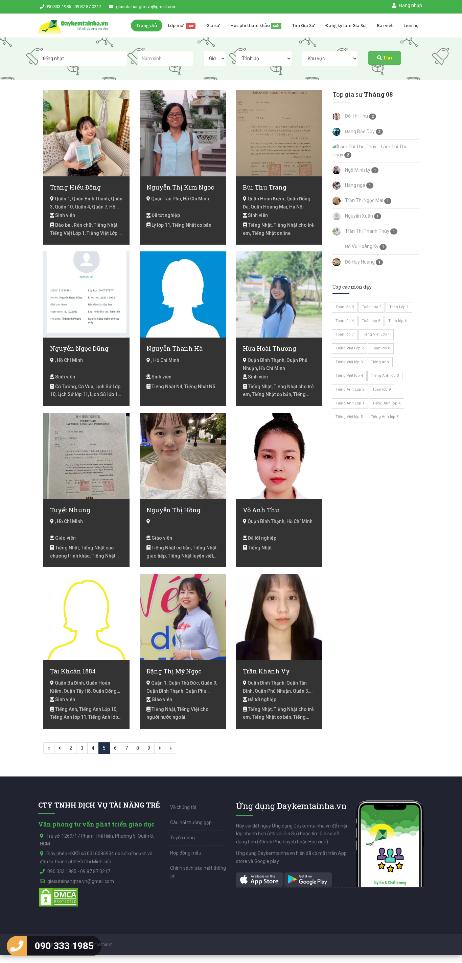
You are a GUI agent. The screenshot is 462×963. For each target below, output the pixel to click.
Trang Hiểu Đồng (75, 187)
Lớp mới (181, 25)
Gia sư (213, 25)
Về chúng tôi (183, 807)
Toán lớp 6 (397, 321)
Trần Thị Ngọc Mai (363, 200)
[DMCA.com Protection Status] (58, 896)
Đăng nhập (410, 5)
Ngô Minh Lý (357, 170)
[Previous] (59, 748)
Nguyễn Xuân (358, 216)
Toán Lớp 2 (371, 307)
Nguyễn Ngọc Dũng (79, 348)
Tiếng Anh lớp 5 (384, 417)
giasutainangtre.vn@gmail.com (146, 6)
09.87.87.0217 (87, 6)
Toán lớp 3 (345, 307)
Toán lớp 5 (371, 321)
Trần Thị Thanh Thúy (366, 231)
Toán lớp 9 (381, 389)
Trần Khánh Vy (266, 671)
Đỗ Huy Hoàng (359, 262)
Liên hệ (410, 25)
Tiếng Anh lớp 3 (385, 375)
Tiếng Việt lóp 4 (349, 375)
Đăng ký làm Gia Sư (345, 25)
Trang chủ (146, 25)
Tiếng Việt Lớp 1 (376, 334)
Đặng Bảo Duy (359, 131)
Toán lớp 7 (345, 334)
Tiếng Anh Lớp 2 (350, 389)
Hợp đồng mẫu (185, 853)
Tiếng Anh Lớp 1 (350, 403)
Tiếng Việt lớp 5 (349, 417)
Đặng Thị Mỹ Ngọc (174, 671)
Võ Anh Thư (261, 510)
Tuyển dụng (182, 837)
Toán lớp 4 (345, 321)
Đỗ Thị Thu (356, 116)
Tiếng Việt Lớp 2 (350, 348)
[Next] (159, 748)
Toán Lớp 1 (399, 307)
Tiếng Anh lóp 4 (386, 403)
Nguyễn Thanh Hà (174, 348)
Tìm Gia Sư (303, 25)
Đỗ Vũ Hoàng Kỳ (361, 246)
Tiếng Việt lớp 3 (349, 362)
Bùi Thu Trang (264, 187)
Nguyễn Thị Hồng (173, 510)
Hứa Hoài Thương (269, 348)
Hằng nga (354, 185)
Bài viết (385, 25)
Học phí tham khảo (254, 25)
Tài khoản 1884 (73, 671)
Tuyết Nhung (70, 510)
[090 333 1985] (17, 946)
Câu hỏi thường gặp (191, 822)
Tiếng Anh (380, 362)
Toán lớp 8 (381, 348)
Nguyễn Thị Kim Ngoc (180, 187)
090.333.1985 (58, 6)
